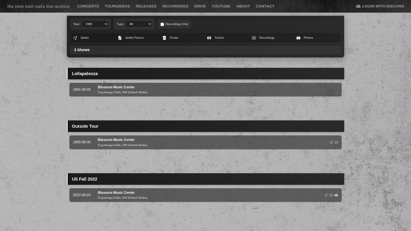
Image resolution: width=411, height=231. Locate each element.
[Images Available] (336, 195)
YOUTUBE (221, 6)
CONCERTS (88, 6)
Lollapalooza (85, 73)
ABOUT (243, 6)
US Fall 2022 (84, 179)
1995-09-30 (82, 142)
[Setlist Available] (331, 142)
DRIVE (200, 6)
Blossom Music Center (116, 87)
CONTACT (265, 6)
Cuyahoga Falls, (110, 92)
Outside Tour (85, 126)
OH (124, 92)
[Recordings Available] (336, 142)
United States (137, 92)
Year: (76, 24)
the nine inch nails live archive (38, 6)
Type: (120, 24)
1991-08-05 (82, 89)
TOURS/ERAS (117, 6)
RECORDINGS (175, 6)
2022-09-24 (82, 195)
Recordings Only (177, 24)
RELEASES (146, 6)
